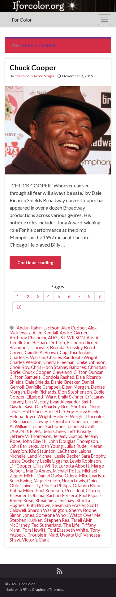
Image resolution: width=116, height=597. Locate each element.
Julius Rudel (76, 446)
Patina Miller (22, 490)
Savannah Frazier (68, 505)
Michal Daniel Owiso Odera (50, 475)
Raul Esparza (91, 495)
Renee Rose (21, 500)
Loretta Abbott (74, 465)
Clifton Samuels (25, 377)
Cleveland (62, 372)
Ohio (92, 480)
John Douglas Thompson (73, 441)
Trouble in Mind (43, 535)
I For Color (20, 19)
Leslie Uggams (54, 461)
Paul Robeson (49, 490)
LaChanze (67, 451)
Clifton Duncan (89, 372)
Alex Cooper (73, 327)
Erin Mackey (36, 401)
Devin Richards (41, 392)
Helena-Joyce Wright (31, 416)
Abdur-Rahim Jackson (38, 327)
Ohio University (25, 485)
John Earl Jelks (24, 446)
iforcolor (22, 76)
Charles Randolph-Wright (72, 357)
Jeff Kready (79, 431)
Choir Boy (19, 367)
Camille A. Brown (41, 352)
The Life (71, 525)
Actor (37, 76)
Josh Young (51, 446)
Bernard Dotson (48, 342)
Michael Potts (66, 470)
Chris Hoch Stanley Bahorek (58, 367)
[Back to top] (102, 583)
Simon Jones (22, 515)
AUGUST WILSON (66, 337)
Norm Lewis (73, 480)
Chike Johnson (90, 362)
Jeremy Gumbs (67, 436)
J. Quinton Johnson (68, 421)
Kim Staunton (42, 451)
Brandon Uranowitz (29, 347)
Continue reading (35, 262)
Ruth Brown (38, 505)
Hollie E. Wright (69, 416)
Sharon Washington (47, 510)
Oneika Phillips (56, 485)
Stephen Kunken (26, 520)
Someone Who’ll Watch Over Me (68, 515)
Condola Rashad (58, 377)
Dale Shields (37, 382)
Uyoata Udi (71, 535)
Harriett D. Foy (59, 411)
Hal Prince (33, 411)
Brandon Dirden (82, 342)
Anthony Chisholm (28, 337)
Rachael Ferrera (61, 495)
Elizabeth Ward (41, 396)
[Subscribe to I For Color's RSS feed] (59, 570)
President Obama (27, 495)
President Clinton (82, 490)
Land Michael (40, 456)
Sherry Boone (83, 510)
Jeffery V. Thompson (30, 436)
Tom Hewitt (33, 530)
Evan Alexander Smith (71, 401)
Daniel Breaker (65, 382)
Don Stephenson (75, 392)
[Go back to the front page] (58, 6)
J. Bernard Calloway (29, 421)
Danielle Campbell (43, 387)
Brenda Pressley (66, 347)
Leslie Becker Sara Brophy (79, 456)
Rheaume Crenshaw (55, 500)
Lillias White (45, 465)
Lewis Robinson (85, 461)
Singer (49, 76)
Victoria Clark (35, 539)
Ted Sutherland (46, 525)
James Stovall (80, 426)
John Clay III (34, 441)
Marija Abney (38, 470)
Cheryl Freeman (59, 362)
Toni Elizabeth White (67, 530)
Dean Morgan (75, 387)
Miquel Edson (47, 480)
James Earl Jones (49, 426)
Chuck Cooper (33, 67)
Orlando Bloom (88, 485)
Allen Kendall (45, 332)
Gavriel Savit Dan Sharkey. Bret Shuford (49, 406)
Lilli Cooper (21, 465)
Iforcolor (95, 416)
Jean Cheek (54, 431)
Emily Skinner (71, 396)
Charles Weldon (25, 362)
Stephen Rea (56, 520)
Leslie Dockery (24, 461)
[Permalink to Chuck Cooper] (58, 130)
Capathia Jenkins (76, 352)
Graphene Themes (47, 589)
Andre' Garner (74, 332)
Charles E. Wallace (27, 357)
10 (18, 306)
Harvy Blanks (88, 411)
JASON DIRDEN (25, 431)
